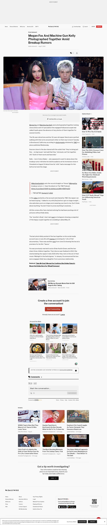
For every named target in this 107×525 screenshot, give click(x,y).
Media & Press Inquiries (38, 501)
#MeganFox (73, 183)
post (53, 217)
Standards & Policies (38, 506)
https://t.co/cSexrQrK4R (39, 189)
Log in (62, 314)
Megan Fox (33, 125)
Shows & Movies (14, 26)
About (20, 496)
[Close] (104, 521)
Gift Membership (23, 509)
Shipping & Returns (37, 504)
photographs (60, 142)
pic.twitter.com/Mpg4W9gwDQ (59, 189)
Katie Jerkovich (32, 46)
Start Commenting (53, 309)
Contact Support (23, 506)
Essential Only (82, 521)
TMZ (75, 142)
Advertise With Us (23, 499)
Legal (34, 499)
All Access (22, 26)
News (6, 26)
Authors (21, 501)
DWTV (37, 26)
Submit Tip (54, 478)
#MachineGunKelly (37, 183)
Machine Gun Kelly (46, 125)
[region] (53, 522)
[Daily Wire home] (53, 26)
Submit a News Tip (37, 509)
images (52, 239)
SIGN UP (99, 26)
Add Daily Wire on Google (55, 119)
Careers (21, 504)
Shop (6, 504)
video (35, 198)
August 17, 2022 (47, 193)
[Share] (77, 53)
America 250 (30, 26)
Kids (6, 506)
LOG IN (93, 26)
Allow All (92, 521)
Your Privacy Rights (38, 496)
